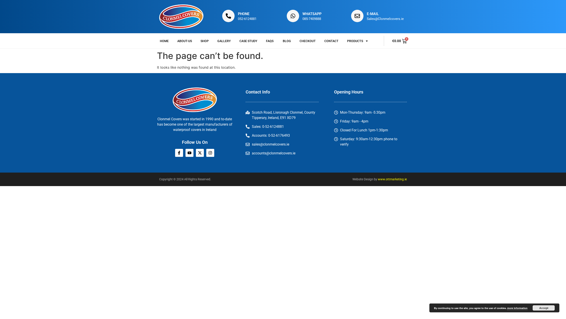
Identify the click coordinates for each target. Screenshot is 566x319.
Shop (205, 41)
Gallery (224, 41)
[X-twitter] (200, 153)
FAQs (270, 41)
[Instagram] (210, 153)
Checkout (308, 41)
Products (355, 41)
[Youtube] (189, 153)
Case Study (248, 41)
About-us (184, 41)
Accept (543, 308)
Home (164, 41)
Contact (331, 41)
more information (517, 308)
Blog (287, 41)
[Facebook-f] (179, 153)
